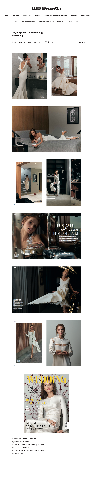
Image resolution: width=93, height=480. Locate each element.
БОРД (37, 15)
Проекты (27, 15)
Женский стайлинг (29, 21)
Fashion (60, 21)
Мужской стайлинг (46, 21)
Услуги (74, 15)
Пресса (15, 15)
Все (16, 21)
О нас (5, 15)
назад (82, 42)
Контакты (85, 15)
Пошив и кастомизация (55, 15)
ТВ (76, 21)
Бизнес (69, 21)
